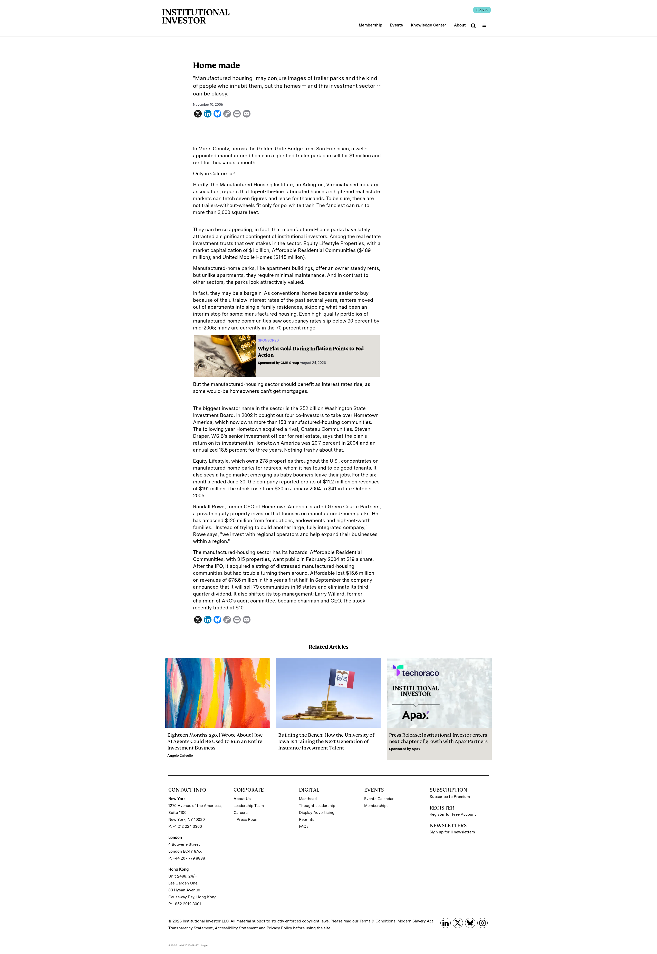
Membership (370, 25)
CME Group (290, 363)
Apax (416, 749)
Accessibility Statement (236, 928)
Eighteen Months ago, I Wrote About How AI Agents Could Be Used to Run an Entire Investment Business (215, 741)
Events (396, 25)
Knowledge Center (428, 25)
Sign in (482, 10)
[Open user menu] (485, 23)
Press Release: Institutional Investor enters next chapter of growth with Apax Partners (438, 738)
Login (204, 945)
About (460, 25)
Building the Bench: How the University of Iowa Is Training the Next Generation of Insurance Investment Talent (326, 741)
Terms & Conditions (377, 921)
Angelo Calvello (180, 755)
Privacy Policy (279, 928)
